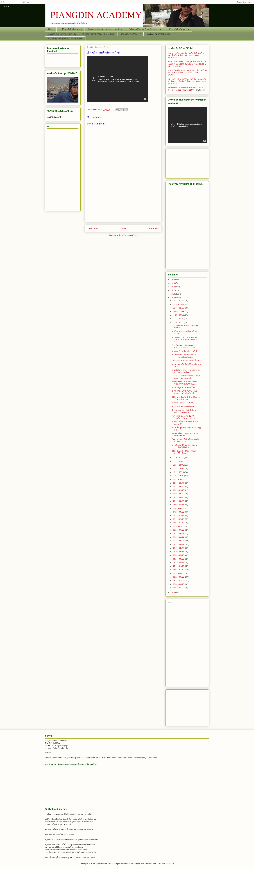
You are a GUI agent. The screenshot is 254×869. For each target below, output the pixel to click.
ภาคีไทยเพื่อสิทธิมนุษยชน (71, 29)
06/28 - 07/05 (179, 526)
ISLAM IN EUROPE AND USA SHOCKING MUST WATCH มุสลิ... (185, 339)
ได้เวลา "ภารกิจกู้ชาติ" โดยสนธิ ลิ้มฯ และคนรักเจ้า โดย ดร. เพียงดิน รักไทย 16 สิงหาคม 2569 (187, 80)
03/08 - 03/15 (179, 584)
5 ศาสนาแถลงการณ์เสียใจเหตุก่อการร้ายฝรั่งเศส (184, 411)
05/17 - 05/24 (179, 548)
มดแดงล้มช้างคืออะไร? (130, 34)
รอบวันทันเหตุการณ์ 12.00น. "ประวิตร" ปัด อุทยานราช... (184, 417)
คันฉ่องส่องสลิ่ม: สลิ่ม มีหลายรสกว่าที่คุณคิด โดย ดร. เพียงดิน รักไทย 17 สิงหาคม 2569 (187, 71)
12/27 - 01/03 (179, 301)
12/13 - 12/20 (179, 308)
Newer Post (92, 228)
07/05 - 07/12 (179, 523)
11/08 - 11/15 (178, 458)
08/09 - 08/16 (179, 505)
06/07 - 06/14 (179, 537)
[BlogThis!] (119, 109)
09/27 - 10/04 (179, 479)
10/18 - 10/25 (179, 468)
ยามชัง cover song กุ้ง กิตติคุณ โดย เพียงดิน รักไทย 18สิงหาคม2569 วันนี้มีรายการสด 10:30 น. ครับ (187, 64)
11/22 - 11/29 (178, 319)
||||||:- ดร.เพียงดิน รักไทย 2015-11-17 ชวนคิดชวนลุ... (186, 398)
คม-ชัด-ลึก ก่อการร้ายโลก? (183, 403)
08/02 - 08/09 (179, 508)
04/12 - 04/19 (179, 566)
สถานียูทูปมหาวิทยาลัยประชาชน (62, 34)
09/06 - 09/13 (179, 490)
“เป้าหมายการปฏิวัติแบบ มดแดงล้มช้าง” (65, 39)
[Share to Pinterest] (127, 109)
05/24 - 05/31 (179, 544)
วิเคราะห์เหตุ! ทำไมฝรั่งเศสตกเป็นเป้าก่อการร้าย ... (185, 440)
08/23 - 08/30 (179, 497)
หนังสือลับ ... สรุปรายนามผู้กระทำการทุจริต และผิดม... (186, 371)
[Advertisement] (123, 203)
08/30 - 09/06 (179, 494)
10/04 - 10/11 (178, 476)
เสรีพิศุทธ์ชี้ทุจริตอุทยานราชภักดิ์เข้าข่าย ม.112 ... (185, 434)
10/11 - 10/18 (178, 472)
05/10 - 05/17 (179, 552)
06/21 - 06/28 (179, 530)
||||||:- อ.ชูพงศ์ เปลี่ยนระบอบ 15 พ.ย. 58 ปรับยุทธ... (185, 452)
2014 (173, 592)
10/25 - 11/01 (178, 465)
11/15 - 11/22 (178, 322)
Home (51, 29)
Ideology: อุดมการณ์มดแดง (158, 34)
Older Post (154, 228)
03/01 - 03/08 (179, 588)
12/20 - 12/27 (179, 304)
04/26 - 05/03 (179, 559)
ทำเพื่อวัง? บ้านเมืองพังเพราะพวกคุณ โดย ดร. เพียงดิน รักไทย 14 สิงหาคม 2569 (186, 89)
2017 (173, 290)
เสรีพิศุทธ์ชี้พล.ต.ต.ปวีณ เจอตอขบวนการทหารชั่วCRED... (184, 383)
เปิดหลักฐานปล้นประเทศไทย (183, 388)
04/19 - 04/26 (179, 562)
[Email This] (116, 109)
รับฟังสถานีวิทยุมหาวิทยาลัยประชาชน (144, 29)
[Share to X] (122, 109)
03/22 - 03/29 (179, 577)
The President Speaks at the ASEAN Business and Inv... (184, 346)
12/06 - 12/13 (179, 311)
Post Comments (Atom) (128, 235)
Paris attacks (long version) (183, 406)
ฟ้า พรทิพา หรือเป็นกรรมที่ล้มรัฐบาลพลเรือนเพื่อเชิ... (184, 356)
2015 (173, 297)
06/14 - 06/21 (179, 534)
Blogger (171, 864)
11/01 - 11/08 (178, 461)
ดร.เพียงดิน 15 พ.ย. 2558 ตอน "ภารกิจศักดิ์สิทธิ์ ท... (184, 446)
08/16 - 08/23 (179, 501)
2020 (173, 279)
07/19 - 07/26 (179, 515)
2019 (173, 283)
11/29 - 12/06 (178, 315)
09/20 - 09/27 (179, 483)
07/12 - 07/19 (179, 519)
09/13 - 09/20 (179, 487)
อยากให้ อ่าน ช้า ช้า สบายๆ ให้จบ (185, 360)
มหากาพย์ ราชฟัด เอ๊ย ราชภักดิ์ (184, 351)
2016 (173, 294)
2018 (173, 287)
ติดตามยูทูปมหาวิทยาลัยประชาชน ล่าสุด (105, 29)
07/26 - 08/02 (179, 512)
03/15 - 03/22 (179, 581)
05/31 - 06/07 (179, 541)
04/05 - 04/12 (179, 570)
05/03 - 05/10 (179, 555)
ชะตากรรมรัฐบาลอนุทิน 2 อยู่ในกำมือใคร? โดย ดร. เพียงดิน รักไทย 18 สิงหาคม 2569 (187, 54)
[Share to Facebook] (124, 109)
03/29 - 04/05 (179, 573)
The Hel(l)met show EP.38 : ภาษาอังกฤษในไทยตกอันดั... (186, 377)
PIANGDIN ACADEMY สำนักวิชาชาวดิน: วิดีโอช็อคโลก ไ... (185, 392)
